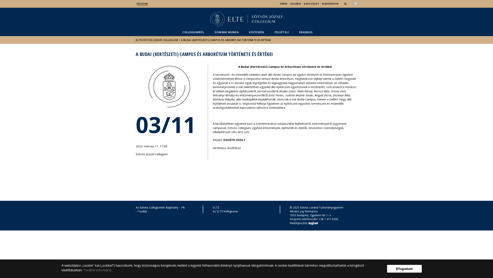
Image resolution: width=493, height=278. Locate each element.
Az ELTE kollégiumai (225, 211)
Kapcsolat (311, 3)
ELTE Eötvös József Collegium (157, 40)
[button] (345, 3)
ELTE (216, 207)
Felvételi (282, 32)
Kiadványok (330, 3)
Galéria (295, 3)
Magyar (142, 3)
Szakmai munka (227, 32)
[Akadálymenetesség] (355, 3)
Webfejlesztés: (299, 223)
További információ (97, 270)
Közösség (256, 32)
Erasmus (306, 32)
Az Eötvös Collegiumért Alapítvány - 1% (160, 207)
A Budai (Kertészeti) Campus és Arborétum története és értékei (226, 40)
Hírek (284, 3)
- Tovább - (142, 211)
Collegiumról (193, 32)
